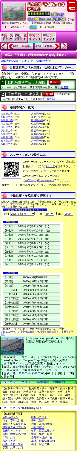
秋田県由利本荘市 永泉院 (27, 82)
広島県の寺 (37, 123)
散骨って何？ (39, 417)
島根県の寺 (37, 120)
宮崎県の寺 (7, 144)
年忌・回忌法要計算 (43, 430)
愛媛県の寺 (37, 130)
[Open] (55, 82)
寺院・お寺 (9, 437)
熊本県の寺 (7, 140)
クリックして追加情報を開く (22, 408)
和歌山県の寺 (38, 117)
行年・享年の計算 (12, 420)
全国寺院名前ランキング (16, 61)
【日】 (60, 213)
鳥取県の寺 (7, 120)
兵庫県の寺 (37, 113)
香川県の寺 (7, 130)
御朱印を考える (11, 430)
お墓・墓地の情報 (41, 424)
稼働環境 (43, 381)
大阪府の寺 (7, 113)
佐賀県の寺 (7, 137)
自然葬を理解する (41, 437)
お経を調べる (10, 417)
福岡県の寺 (37, 134)
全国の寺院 (43, 61)
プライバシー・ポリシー (17, 381)
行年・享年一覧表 (12, 444)
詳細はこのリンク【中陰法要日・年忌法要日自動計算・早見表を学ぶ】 (37, 333)
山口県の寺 (7, 127)
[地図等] (64, 87)
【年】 (6, 213)
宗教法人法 (9, 441)
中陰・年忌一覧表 (41, 434)
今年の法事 (37, 420)
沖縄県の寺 (37, 144)
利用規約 (59, 381)
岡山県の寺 (7, 123)
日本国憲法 (37, 427)
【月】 (41, 213)
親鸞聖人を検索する (14, 427)
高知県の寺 (7, 134)
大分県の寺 (37, 140)
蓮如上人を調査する (14, 424)
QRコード (49, 166)
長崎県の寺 (37, 137)
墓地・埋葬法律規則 (43, 441)
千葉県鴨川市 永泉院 (23, 94)
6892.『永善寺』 (22, 46)
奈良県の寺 (7, 117)
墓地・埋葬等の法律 (14, 434)
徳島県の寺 (37, 127)
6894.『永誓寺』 (45, 46)
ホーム (33, 27)
